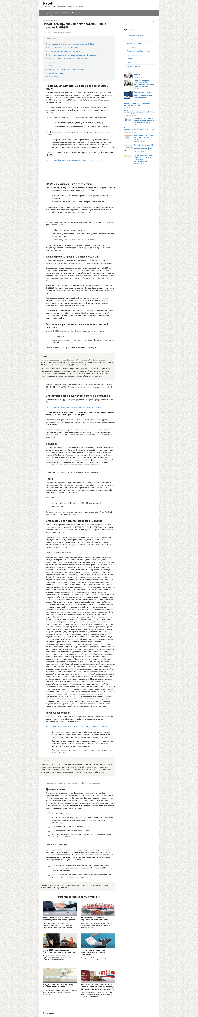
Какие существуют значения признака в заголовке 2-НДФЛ (71, 44)
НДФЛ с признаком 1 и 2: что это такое (63, 48)
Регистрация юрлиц (134, 55)
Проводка (131, 47)
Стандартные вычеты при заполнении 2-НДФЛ (66, 70)
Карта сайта (76, 13)
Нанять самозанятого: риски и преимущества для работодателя (59, 918)
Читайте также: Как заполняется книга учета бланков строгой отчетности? (74, 160)
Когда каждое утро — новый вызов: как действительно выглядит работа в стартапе (144, 83)
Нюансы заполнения (56, 73)
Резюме (130, 59)
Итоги (50, 66)
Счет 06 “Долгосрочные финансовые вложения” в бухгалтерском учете (144, 120)
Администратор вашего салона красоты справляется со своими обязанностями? (143, 95)
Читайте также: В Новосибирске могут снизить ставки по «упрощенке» (73, 407)
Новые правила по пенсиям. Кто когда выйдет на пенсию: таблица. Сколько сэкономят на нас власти (97, 986)
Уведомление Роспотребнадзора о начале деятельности (59, 985)
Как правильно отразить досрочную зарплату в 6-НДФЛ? (144, 137)
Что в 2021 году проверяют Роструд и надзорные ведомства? (59, 951)
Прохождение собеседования (138, 51)
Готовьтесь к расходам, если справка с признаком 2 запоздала (72, 55)
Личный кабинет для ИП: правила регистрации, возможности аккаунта (143, 147)
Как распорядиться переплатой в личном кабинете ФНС (137, 104)
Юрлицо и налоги (66, 32)
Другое (130, 40)
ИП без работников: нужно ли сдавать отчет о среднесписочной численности (139, 112)
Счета (129, 63)
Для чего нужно (55, 77)
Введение (52, 62)
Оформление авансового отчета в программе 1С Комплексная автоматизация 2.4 (143, 158)
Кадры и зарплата (134, 43)
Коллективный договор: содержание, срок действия (94, 918)
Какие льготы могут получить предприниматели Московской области (139, 129)
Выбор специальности (135, 36)
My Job (48, 3)
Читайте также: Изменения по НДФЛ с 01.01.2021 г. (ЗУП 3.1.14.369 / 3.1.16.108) (76, 727)
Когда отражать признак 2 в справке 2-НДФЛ (66, 51)
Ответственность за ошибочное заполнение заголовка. (69, 59)
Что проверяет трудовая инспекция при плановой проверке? (93, 952)
